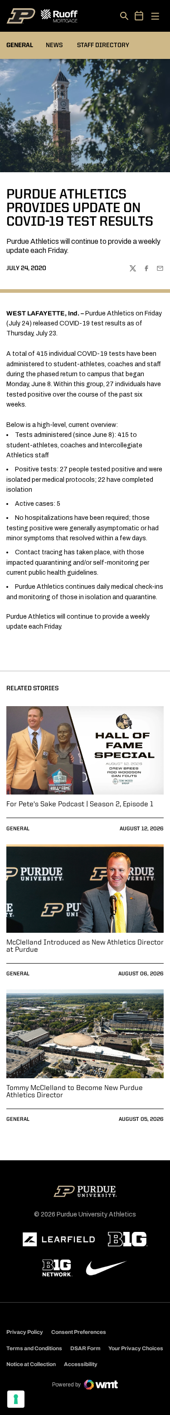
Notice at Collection (31, 1364)
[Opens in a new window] (59, 1239)
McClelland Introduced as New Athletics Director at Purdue (85, 946)
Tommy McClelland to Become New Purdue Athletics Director (74, 1092)
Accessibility (80, 1364)
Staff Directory (103, 45)
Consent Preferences (78, 1332)
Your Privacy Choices (135, 1348)
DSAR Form (85, 1348)
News (54, 45)
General (17, 829)
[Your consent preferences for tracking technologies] (15, 1399)
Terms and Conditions (34, 1348)
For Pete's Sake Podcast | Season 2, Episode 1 (79, 804)
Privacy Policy (24, 1332)
